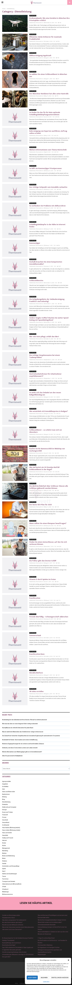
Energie (4, 809)
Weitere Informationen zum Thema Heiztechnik (48, 149)
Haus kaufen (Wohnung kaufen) (11, 827)
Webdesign (5, 891)
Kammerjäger (34, 243)
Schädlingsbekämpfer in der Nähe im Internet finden (47, 225)
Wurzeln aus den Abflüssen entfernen (12, 924)
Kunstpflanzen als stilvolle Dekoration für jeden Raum (17, 727)
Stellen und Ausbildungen (9, 873)
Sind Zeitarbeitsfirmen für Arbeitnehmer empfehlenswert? (45, 375)
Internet (4, 840)
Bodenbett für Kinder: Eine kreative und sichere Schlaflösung (19, 739)
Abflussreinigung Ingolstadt (40, 55)
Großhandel (5, 825)
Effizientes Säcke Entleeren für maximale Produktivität (45, 38)
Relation (4, 861)
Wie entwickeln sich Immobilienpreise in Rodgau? (48, 411)
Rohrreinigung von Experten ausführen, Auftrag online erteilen (48, 132)
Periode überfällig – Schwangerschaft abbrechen (48, 616)
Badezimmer (6, 794)
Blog (3, 799)
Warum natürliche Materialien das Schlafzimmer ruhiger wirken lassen (22, 731)
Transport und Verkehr (8, 881)
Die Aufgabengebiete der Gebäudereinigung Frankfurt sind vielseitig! (46, 300)
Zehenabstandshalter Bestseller (47, 924)
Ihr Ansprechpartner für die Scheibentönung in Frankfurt (17, 938)
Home (16, 983)
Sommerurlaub (35, 635)
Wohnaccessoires (7, 894)
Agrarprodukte (6, 781)
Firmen (4, 817)
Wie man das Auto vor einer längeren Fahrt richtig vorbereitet (20, 723)
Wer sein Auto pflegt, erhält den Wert (44, 336)
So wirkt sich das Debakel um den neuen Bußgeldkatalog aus (45, 393)
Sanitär (4, 863)
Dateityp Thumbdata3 (8, 940)
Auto (3, 789)
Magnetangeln (42, 954)
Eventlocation (34, 598)
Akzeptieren (32, 977)
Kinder (4, 843)
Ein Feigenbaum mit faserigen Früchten (49, 947)
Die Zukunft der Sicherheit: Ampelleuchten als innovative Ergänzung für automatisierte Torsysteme (31, 735)
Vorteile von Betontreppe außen (11, 915)
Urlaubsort (5, 889)
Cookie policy (46, 981)
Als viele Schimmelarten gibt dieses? (12, 922)
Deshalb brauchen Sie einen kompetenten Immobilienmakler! (45, 263)
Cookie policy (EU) (24, 983)
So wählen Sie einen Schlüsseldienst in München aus (48, 75)
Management (6, 848)
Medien (4, 853)
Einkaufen (5, 804)
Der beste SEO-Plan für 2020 (40, 504)
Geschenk (5, 820)
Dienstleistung (33, 15)
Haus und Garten (7, 832)
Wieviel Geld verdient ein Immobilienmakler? (50, 922)
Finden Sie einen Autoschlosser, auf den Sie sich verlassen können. (48, 543)
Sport (3, 871)
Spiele (4, 868)
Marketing (5, 850)
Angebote (5, 784)
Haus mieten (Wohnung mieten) (11, 830)
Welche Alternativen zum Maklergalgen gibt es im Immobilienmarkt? (22, 751)
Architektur (5, 786)
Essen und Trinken (7, 812)
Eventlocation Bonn (37, 654)
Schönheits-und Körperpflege (10, 866)
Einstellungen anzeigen (59, 977)
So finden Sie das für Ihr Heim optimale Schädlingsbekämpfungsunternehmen (44, 113)
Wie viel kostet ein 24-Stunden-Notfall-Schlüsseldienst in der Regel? (44, 468)
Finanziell (5, 814)
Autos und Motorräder (8, 791)
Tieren (4, 876)
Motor (4, 858)
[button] (68, 960)
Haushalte (5, 835)
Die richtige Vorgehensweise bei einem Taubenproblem (44, 356)
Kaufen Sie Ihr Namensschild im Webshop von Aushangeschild (47, 449)
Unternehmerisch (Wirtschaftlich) (11, 884)
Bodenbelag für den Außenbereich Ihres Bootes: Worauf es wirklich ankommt (24, 719)
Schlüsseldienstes (36, 280)
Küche (4, 845)
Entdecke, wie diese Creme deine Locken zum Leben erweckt (19, 747)
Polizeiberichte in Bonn (8, 917)
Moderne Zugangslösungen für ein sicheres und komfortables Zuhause (23, 743)
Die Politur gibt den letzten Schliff (42, 560)
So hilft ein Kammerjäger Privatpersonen (45, 168)
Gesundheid (5, 822)
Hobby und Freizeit (7, 838)
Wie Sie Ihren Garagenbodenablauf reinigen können (52, 920)
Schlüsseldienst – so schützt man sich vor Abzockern (45, 431)
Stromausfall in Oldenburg (45, 945)
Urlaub (4, 886)
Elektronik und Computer (9, 807)
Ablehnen (44, 977)
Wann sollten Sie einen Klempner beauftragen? (47, 523)
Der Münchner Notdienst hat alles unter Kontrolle (48, 93)
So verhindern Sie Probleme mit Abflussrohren (47, 205)
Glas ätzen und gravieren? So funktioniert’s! (14, 920)
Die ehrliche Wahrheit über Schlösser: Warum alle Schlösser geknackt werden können (48, 487)
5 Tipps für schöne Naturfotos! (46, 938)
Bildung (4, 796)
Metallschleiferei (36, 672)
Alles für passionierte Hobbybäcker (12, 755)
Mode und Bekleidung (8, 855)
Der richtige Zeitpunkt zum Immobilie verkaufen (48, 187)
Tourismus (5, 879)
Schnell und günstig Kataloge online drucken (14, 952)
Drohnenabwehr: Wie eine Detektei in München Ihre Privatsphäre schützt (49, 19)
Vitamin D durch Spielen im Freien (42, 579)
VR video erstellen (36, 691)
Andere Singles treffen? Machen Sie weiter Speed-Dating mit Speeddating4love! (49, 319)
